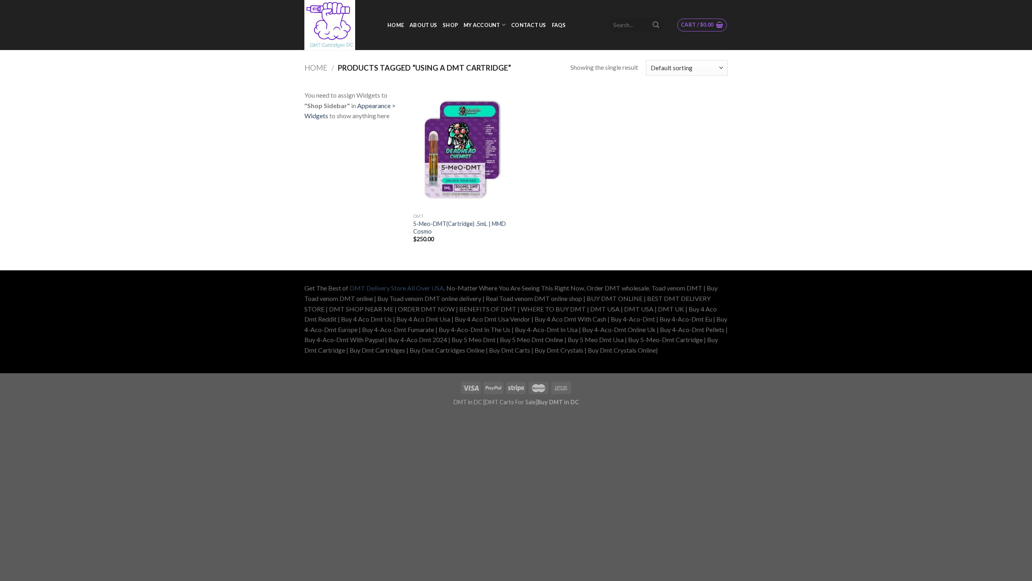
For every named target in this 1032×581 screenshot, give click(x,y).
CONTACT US (528, 25)
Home (315, 67)
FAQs (559, 25)
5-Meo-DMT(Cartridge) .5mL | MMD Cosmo (459, 227)
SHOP (450, 25)
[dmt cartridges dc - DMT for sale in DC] (339, 25)
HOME (395, 25)
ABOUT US (423, 25)
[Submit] (656, 25)
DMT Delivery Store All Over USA (397, 288)
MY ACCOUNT (482, 25)
